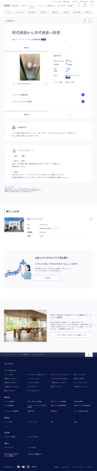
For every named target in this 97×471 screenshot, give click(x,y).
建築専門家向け (66, 1)
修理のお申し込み (84, 1)
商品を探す (16, 5)
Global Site (92, 1)
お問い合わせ (75, 1)
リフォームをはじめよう (10, 370)
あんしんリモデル (8, 363)
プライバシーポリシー (65, 467)
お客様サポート (51, 5)
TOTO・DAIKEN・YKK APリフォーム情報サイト (70, 335)
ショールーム (40, 5)
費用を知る (7, 397)
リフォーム (32, 5)
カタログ (23, 5)
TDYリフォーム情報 (57, 1)
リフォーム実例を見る (24, 354)
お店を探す (48, 278)
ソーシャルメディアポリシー (78, 467)
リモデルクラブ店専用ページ (35, 454)
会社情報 (70, 5)
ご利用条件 (56, 467)
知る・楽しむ (61, 5)
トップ (5, 354)
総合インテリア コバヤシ (22, 39)
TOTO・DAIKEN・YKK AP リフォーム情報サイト (11, 455)
